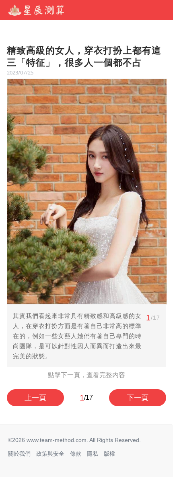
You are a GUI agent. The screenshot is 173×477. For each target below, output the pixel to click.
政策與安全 (50, 453)
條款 (75, 453)
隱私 (92, 453)
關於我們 (19, 453)
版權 (109, 453)
